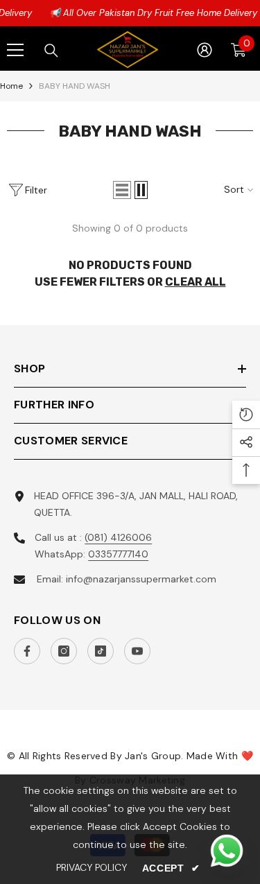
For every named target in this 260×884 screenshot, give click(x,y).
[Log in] (205, 50)
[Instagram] (64, 651)
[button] (122, 190)
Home (11, 86)
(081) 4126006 (118, 537)
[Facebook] (27, 651)
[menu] (15, 50)
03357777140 (118, 554)
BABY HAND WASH (74, 86)
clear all (195, 281)
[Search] (51, 50)
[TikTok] (100, 651)
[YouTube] (137, 651)
